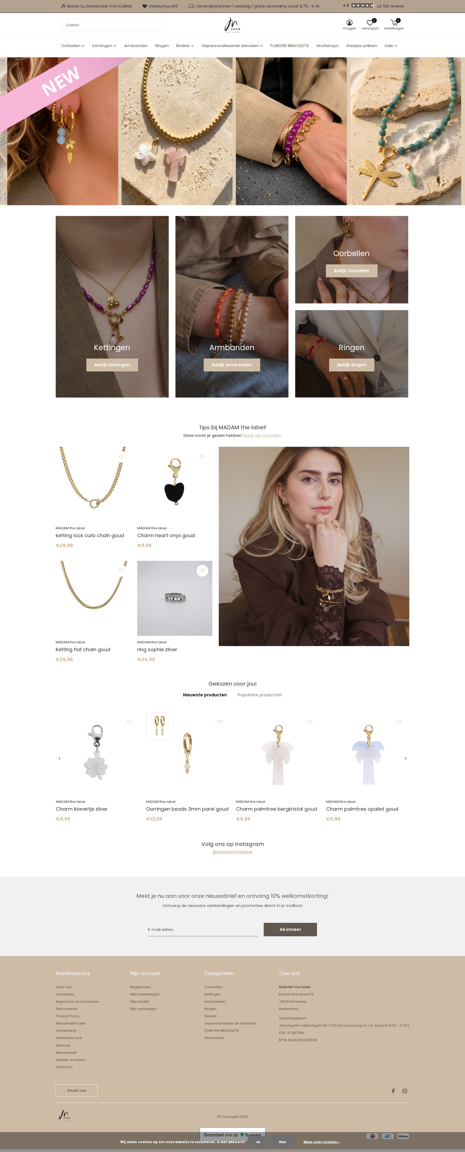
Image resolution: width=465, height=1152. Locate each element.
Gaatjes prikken (361, 45)
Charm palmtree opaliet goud (362, 809)
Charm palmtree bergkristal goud (276, 809)
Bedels (183, 45)
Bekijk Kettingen (112, 365)
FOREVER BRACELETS (289, 45)
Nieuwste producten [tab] (205, 695)
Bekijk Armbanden (232, 365)
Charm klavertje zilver (82, 809)
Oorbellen (70, 45)
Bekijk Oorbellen (351, 271)
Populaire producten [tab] (260, 695)
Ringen (162, 45)
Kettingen (102, 45)
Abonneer (290, 929)
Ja (258, 1142)
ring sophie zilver (157, 649)
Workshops (327, 45)
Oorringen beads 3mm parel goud (187, 809)
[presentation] (59, 758)
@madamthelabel (232, 852)
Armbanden (136, 45)
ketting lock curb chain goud (90, 535)
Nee (282, 1142)
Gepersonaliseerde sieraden (230, 45)
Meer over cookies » (322, 1142)
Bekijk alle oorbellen (262, 435)
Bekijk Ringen (351, 365)
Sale (389, 45)
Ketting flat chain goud (83, 649)
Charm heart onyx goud (166, 535)
